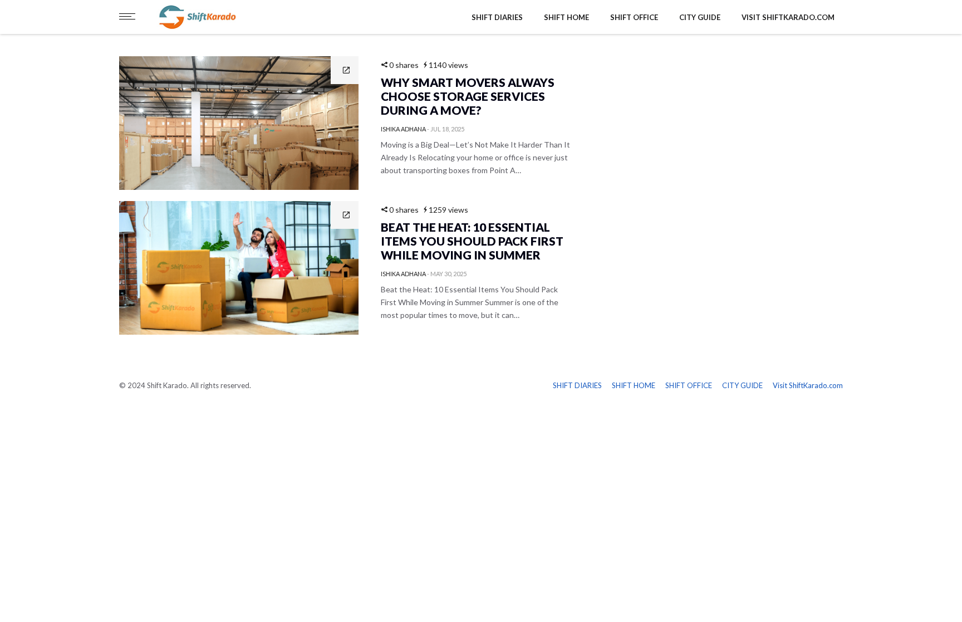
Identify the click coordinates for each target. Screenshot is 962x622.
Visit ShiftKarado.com (788, 17)
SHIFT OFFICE (634, 17)
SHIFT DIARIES (497, 17)
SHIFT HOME (566, 17)
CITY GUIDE (699, 17)
